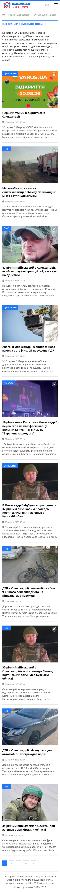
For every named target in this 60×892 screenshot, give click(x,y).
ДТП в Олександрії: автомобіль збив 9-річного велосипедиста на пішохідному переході (28, 591)
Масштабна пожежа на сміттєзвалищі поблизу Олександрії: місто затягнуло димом (29, 192)
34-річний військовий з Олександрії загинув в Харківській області (28, 827)
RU (47, 5)
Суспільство (10, 73)
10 (26, 863)
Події (6, 148)
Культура (9, 382)
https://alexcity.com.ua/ (40, 882)
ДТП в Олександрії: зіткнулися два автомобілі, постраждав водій (27, 752)
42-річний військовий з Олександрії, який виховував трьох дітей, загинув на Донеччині (29, 271)
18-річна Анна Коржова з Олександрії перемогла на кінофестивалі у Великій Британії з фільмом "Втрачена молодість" (29, 427)
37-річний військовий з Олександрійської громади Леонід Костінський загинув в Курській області (27, 673)
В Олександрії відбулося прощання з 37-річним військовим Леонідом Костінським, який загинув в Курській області (29, 510)
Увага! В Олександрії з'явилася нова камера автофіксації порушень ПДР (28, 348)
